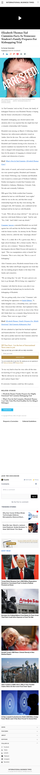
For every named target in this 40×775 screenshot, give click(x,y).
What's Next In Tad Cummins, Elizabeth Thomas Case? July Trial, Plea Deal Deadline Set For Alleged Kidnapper (19, 401)
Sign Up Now (11, 543)
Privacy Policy (19, 362)
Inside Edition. (27, 300)
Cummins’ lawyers (7, 225)
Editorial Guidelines (29, 421)
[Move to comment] (25, 54)
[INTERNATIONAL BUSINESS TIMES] (20, 2)
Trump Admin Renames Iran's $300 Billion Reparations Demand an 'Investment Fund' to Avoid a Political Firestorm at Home (19, 583)
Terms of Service (8, 362)
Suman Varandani (8, 48)
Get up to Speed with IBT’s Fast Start (28, 540)
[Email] (21, 54)
